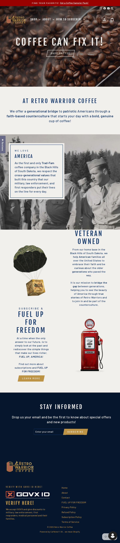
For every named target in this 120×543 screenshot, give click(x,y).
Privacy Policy (69, 507)
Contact (66, 497)
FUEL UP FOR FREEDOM (74, 502)
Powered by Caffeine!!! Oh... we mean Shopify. (60, 532)
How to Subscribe (69, 19)
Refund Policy (69, 512)
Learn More (31, 378)
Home (65, 487)
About (47, 19)
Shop (34, 19)
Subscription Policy (72, 517)
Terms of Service (70, 522)
